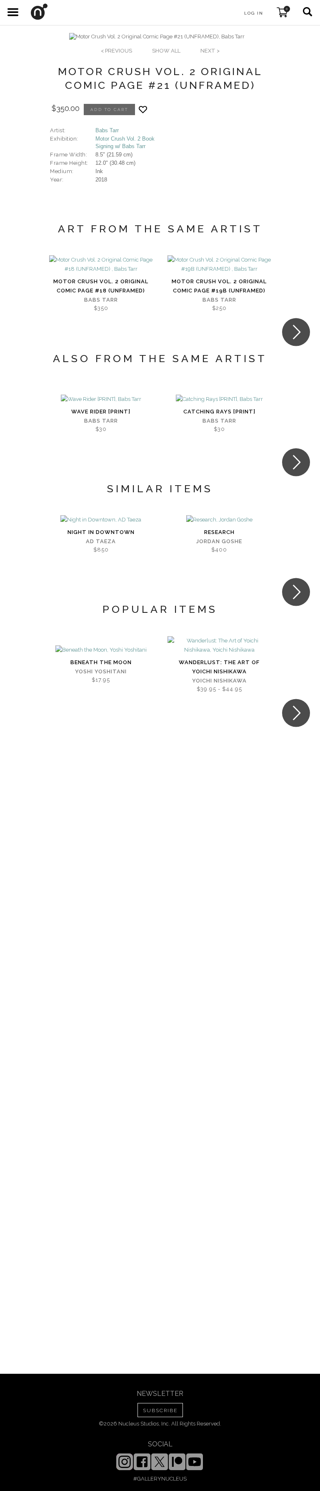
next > (210, 51)
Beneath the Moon (101, 662)
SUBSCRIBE (160, 1410)
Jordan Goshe (219, 541)
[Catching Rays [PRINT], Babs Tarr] (219, 399)
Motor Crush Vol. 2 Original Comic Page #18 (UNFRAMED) (100, 286)
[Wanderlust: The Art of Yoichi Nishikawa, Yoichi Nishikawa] (219, 645)
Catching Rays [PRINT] (219, 411)
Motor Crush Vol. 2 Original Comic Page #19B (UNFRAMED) (219, 286)
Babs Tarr (107, 130)
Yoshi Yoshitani (101, 671)
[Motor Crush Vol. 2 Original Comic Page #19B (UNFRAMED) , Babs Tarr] (219, 264)
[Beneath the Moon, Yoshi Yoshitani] (101, 650)
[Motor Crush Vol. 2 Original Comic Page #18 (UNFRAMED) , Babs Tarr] (100, 264)
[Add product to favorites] (143, 109)
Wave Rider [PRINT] (100, 411)
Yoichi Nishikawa (219, 680)
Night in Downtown (101, 532)
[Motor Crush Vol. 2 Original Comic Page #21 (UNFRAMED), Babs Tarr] (157, 36)
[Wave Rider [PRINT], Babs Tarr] (101, 399)
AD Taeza (101, 541)
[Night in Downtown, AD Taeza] (100, 519)
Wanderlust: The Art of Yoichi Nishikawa (219, 667)
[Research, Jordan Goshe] (219, 519)
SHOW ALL (166, 51)
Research (219, 532)
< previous (116, 51)
